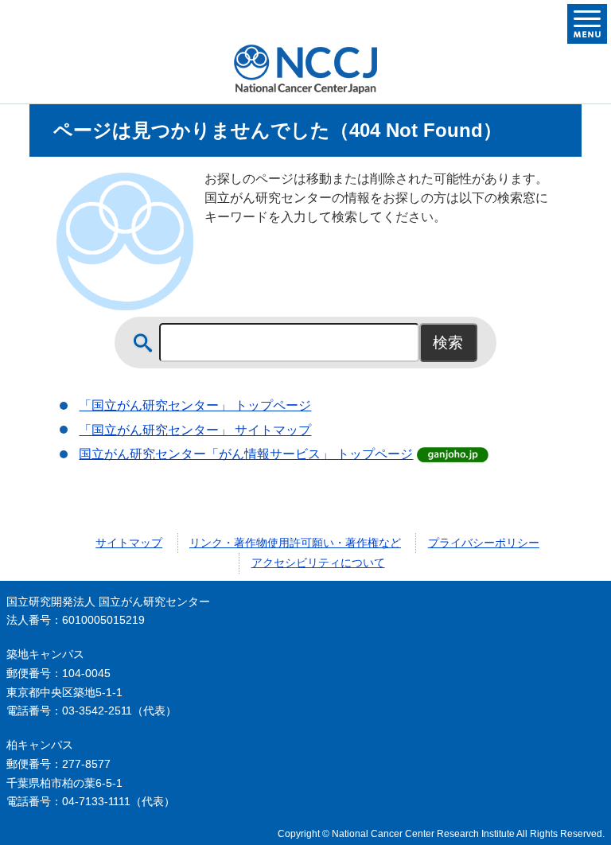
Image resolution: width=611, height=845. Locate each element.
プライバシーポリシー (483, 542)
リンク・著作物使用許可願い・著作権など (295, 542)
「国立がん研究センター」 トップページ (195, 405)
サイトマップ (128, 542)
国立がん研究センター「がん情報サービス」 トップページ (246, 454)
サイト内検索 (143, 342)
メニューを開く (587, 24)
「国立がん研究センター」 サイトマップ (195, 430)
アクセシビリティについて (318, 562)
